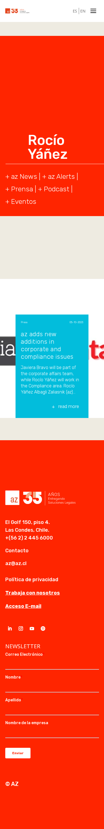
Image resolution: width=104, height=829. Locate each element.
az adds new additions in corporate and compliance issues (47, 345)
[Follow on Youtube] (31, 628)
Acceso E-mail (23, 606)
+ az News (21, 176)
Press (24, 322)
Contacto (17, 551)
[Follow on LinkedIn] (9, 628)
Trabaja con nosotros (32, 593)
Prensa (22, 189)
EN (82, 11)
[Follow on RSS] (43, 628)
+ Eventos (20, 201)
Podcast (56, 189)
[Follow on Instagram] (20, 628)
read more (68, 406)
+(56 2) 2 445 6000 (29, 538)
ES (75, 11)
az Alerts (61, 176)
